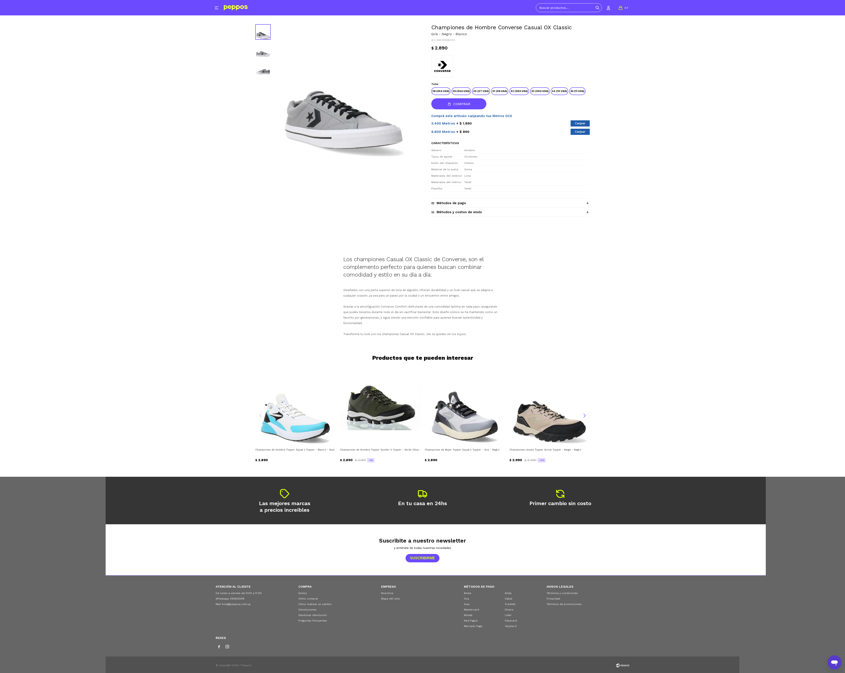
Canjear (580, 123)
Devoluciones (307, 609)
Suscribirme (422, 558)
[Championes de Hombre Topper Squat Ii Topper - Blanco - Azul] (295, 405)
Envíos (302, 593)
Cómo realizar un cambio (315, 604)
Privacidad (553, 598)
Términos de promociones (564, 604)
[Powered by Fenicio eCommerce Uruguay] (622, 665)
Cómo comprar (308, 598)
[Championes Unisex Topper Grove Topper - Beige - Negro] (549, 405)
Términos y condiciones (562, 593)
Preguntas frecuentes (312, 620)
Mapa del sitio (390, 598)
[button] (597, 7)
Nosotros (387, 593)
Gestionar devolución (312, 615)
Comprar (461, 104)
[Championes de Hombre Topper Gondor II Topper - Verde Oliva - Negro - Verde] (380, 405)
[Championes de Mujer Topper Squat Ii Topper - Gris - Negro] (465, 405)
